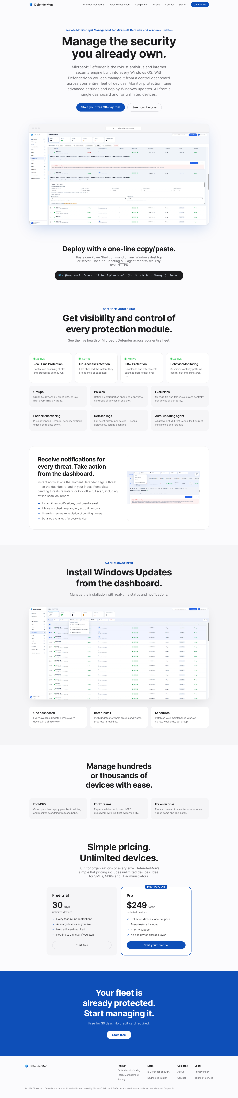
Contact (169, 4)
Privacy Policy (202, 1071)
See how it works (144, 107)
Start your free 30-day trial (100, 107)
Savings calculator (157, 1077)
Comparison (141, 4)
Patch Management (119, 4)
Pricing (156, 4)
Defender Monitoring (93, 4)
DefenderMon (43, 4)
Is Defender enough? (158, 1071)
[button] (119, 179)
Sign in (182, 4)
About (180, 1071)
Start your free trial (156, 945)
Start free (82, 945)
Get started (200, 4)
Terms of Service (204, 1077)
